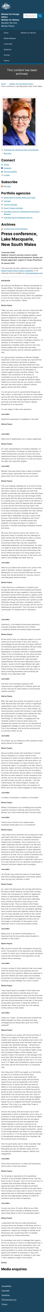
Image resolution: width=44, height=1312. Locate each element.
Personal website (10, 172)
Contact (7, 175)
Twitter (6, 165)
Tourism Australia (10, 205)
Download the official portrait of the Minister (21, 150)
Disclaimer (6, 1295)
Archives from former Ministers (16, 229)
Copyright (5, 1291)
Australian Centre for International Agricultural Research (21, 213)
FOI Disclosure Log (9, 1300)
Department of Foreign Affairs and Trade (19, 198)
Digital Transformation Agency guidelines (17, 271)
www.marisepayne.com (34, 273)
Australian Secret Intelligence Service (18, 218)
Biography (8, 153)
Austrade (7, 201)
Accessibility (6, 1286)
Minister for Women (28, 33)
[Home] (11, 6)
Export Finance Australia (13, 208)
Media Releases (10, 38)
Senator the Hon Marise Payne (21, 84)
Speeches (7, 49)
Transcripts (8, 44)
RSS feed (7, 186)
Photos (6, 61)
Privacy (4, 1304)
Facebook (7, 168)
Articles (7, 55)
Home (6, 33)
